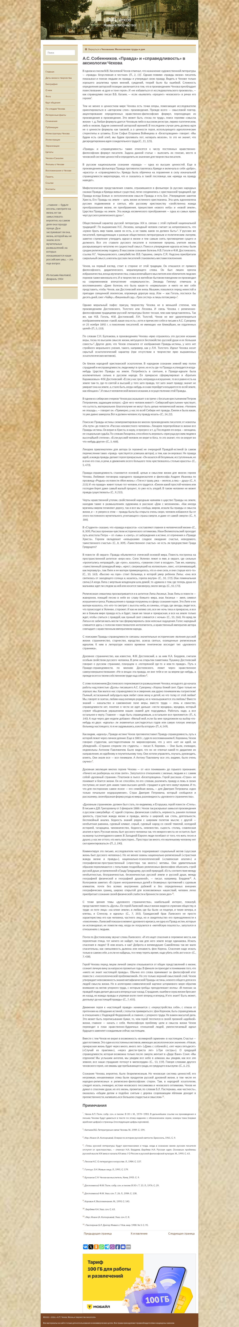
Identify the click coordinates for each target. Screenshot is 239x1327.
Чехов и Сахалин (54, 158)
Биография (52, 84)
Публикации (52, 127)
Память (49, 176)
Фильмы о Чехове (55, 164)
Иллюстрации (53, 139)
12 (163, 1096)
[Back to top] (232, 1320)
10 (190, 878)
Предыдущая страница (98, 1233)
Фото (48, 96)
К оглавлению (139, 1233)
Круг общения (53, 102)
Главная (50, 71)
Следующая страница (181, 1233)
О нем (49, 90)
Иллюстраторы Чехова (58, 133)
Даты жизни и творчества (59, 77)
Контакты (50, 189)
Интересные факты (56, 114)
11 (173, 893)
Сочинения (51, 121)
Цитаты (49, 152)
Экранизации (53, 145)
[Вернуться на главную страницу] (119, 20)
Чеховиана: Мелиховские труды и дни (123, 49)
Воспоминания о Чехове (58, 170)
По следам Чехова (55, 108)
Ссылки (49, 182)
